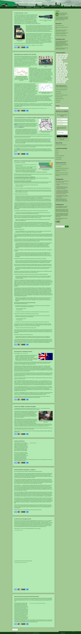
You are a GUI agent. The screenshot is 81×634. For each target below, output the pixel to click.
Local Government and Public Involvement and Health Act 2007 (27, 164)
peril (42, 45)
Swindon (65, 75)
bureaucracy (58, 58)
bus (62, 58)
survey (28, 25)
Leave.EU (28, 386)
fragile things (28, 45)
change (27, 37)
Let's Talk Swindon (58, 166)
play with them (37, 45)
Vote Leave (46, 386)
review (63, 73)
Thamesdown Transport (25, 60)
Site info (42, 7)
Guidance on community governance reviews (23, 167)
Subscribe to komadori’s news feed (61, 144)
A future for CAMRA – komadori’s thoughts (25, 406)
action (57, 54)
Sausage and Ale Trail (45, 520)
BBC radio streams (36, 7)
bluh (60, 56)
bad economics (65, 54)
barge (57, 56)
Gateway (63, 65)
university (57, 79)
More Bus (17, 21)
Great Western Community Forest (61, 164)
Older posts (15, 629)
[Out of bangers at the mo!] (33, 544)
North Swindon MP (58, 157)
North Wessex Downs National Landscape (62, 168)
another (22, 509)
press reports (28, 146)
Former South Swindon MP (60, 155)
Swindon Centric (58, 100)
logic (60, 68)
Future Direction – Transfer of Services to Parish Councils (27, 325)
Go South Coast (37, 103)
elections (65, 63)
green (60, 66)
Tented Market (58, 77)
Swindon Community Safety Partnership (62, 172)
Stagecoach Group (44, 108)
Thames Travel (24, 22)
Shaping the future (18, 412)
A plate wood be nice (19, 441)
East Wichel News (58, 93)
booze (66, 56)
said (27, 353)
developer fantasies (59, 61)
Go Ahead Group (39, 108)
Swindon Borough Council (28, 61)
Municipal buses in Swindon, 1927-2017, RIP (25, 54)
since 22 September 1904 (18, 57)
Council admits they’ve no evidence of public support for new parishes (32, 117)
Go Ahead (41, 41)
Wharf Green (58, 80)
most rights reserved (61, 19)
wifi (56, 82)
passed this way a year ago (28, 600)
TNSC (63, 77)
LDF (57, 68)
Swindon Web (58, 102)
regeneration (58, 73)
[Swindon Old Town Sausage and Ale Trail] (33, 575)
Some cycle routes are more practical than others (26, 596)
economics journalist (23, 353)
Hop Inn (20, 528)
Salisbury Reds (30, 20)
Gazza (57, 66)
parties (60, 72)
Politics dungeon (28, 7)
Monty (57, 70)
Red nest (57, 153)
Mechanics (63, 68)
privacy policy (62, 139)
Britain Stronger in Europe (37, 380)
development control (59, 63)
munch (61, 70)
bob (62, 56)
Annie (60, 54)
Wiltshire (63, 82)
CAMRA (24, 408)
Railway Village (65, 72)
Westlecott (66, 79)
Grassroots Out (33, 386)
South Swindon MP (58, 159)
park (57, 72)
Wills (59, 82)
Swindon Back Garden (59, 96)
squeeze (57, 75)
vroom (62, 79)
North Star (65, 70)
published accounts (32, 76)
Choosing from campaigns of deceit (23, 351)
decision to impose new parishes (19, 145)
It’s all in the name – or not (20, 13)
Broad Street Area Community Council (62, 87)
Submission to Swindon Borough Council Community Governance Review (32, 161)
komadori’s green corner (29, 2)
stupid (61, 75)
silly (65, 73)
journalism (64, 66)
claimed (15, 15)
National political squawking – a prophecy (24, 469)
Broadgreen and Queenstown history (61, 89)
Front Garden (58, 65)
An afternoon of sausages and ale (22, 519)
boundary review (38, 224)
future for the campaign (40, 408)
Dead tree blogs (58, 91)
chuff (65, 58)
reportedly (48, 80)
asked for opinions (26, 14)
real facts (19, 393)
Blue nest (57, 150)
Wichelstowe (64, 80)
